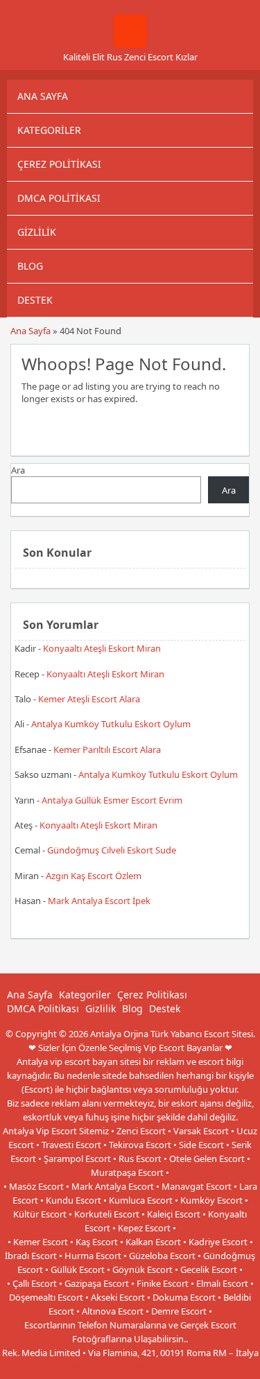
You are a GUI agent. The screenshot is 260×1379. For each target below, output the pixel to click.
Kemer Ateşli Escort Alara (89, 699)
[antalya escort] (130, 44)
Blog (30, 265)
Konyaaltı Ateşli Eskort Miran (102, 648)
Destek (35, 299)
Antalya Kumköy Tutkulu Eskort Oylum (111, 724)
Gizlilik (36, 231)
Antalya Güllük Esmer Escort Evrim (112, 800)
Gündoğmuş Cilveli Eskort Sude (111, 850)
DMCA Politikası (59, 198)
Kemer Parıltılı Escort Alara (107, 749)
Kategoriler (49, 130)
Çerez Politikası (59, 164)
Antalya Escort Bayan (160, 1366)
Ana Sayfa (42, 96)
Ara (18, 470)
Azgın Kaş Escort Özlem (93, 875)
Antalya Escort (85, 1366)
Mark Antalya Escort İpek (99, 900)
